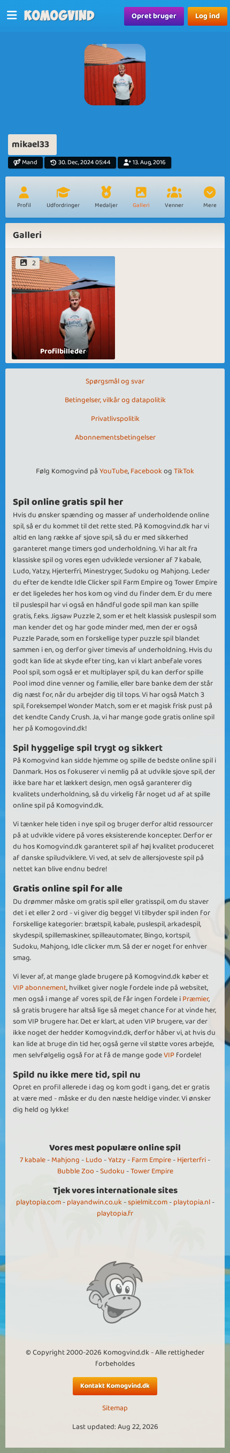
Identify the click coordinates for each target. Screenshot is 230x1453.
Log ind (207, 16)
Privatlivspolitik (115, 419)
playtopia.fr (115, 1213)
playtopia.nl (191, 1202)
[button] (210, 198)
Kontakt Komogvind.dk (115, 1386)
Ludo (94, 1160)
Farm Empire (151, 1160)
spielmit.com (147, 1202)
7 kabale (32, 1160)
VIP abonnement (39, 988)
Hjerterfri (191, 1160)
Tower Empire (152, 1171)
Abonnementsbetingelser (115, 437)
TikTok (184, 471)
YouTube (113, 471)
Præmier (195, 999)
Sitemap (115, 1408)
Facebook (146, 471)
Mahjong (65, 1160)
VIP (169, 1055)
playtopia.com (38, 1202)
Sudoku (112, 1171)
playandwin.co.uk (94, 1202)
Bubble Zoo (75, 1171)
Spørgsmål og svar (115, 381)
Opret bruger (154, 16)
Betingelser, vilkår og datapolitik (115, 400)
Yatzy (117, 1160)
